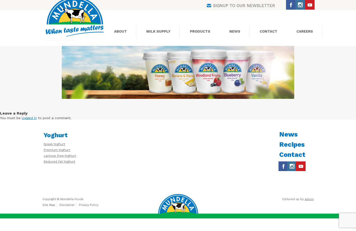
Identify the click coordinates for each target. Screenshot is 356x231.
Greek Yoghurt (54, 144)
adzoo (309, 199)
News (234, 31)
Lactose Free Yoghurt (60, 156)
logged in (29, 118)
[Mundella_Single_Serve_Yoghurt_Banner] (178, 72)
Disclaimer (67, 205)
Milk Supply (158, 31)
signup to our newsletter (244, 5)
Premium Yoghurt (57, 150)
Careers (304, 31)
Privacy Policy (88, 205)
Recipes (292, 144)
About (120, 31)
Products (200, 31)
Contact (268, 31)
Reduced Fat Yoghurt (59, 161)
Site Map (48, 205)
